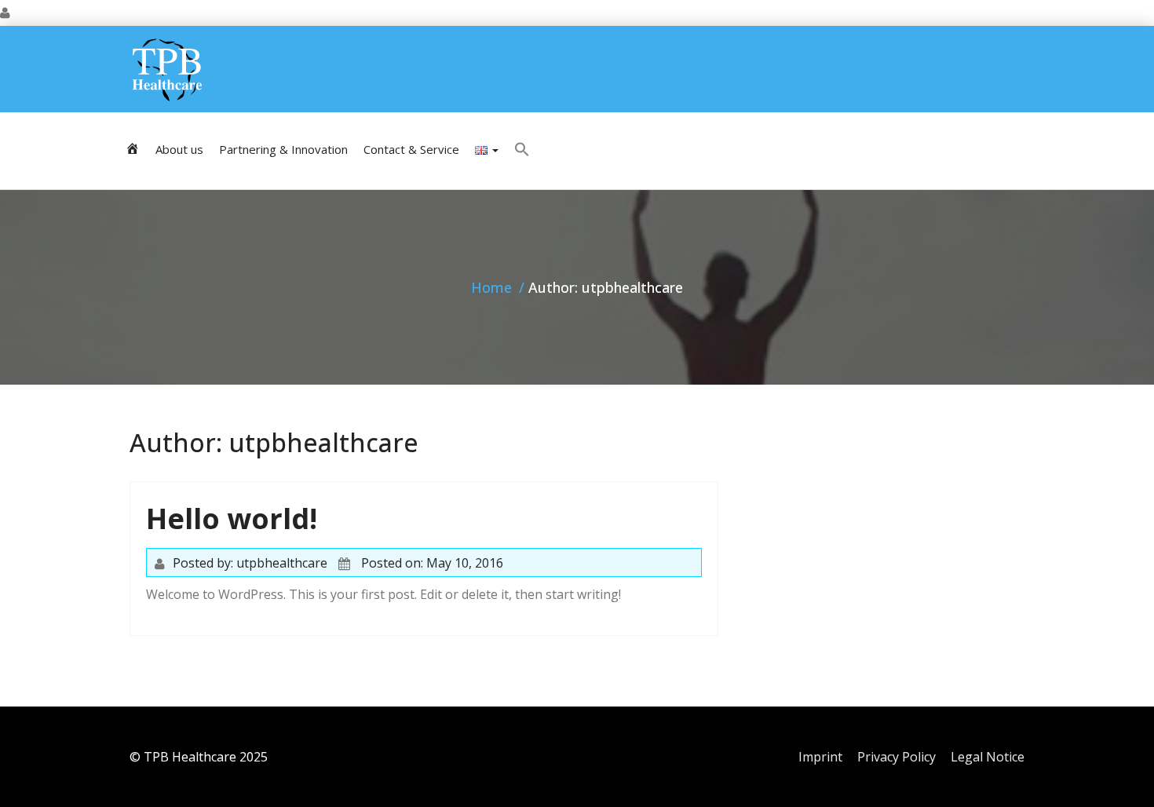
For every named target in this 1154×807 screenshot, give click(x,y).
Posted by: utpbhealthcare (250, 562)
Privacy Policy (896, 756)
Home (491, 287)
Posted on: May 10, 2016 (432, 562)
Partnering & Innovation (283, 149)
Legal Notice (987, 756)
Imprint (820, 756)
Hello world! (231, 518)
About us (179, 149)
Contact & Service (411, 149)
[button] (522, 151)
